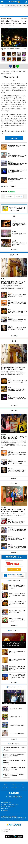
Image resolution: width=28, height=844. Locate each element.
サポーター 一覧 (14, 569)
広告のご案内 (5, 810)
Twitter (12, 796)
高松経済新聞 (12, 2)
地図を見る (14, 138)
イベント (3, 25)
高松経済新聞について (6, 802)
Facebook (8, 796)
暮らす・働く (22, 5)
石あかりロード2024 (8, 186)
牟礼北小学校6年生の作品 (11, 77)
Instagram (16, 796)
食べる (7, 5)
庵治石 (8, 25)
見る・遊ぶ (13, 5)
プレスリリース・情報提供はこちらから (10, 804)
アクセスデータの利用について (8, 806)
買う (18, 5)
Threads (20, 796)
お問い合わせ (5, 808)
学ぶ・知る (9, 18)
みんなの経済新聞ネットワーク (14, 825)
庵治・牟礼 (12, 25)
